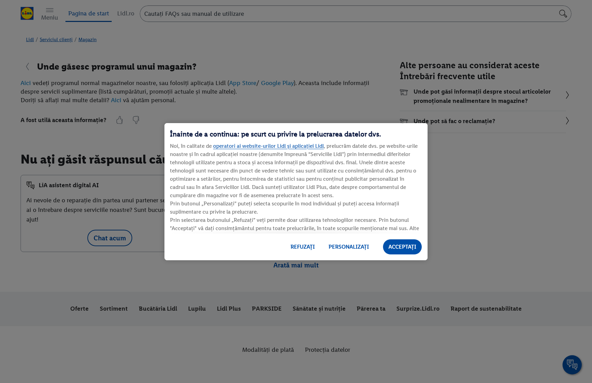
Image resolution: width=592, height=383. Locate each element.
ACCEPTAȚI (402, 246)
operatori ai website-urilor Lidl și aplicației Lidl (268, 146)
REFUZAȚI (303, 246)
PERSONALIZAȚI (349, 246)
